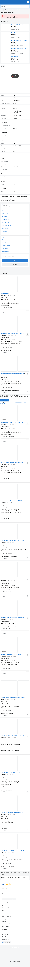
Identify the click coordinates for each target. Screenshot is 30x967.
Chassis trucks (5, 219)
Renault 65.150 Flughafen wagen (19, 24)
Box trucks (4, 216)
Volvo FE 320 (14, 56)
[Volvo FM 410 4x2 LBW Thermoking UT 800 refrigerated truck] (15, 841)
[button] (28, 2)
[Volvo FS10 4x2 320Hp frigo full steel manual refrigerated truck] (15, 688)
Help (3, 893)
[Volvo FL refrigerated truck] (15, 569)
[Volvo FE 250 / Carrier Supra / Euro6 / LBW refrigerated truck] (15, 413)
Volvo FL (3, 579)
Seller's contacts (5, 895)
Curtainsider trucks (6, 225)
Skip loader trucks (6, 251)
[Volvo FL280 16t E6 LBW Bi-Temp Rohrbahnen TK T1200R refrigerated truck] (15, 763)
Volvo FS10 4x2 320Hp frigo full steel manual (12, 697)
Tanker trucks (5, 242)
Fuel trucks (4, 239)
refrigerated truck (17, 100)
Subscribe (4, 400)
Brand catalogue (5, 926)
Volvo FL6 (13, 32)
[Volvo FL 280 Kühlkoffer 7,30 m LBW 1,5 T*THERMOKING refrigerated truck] (15, 531)
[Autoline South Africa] (9, 2)
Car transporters (5, 228)
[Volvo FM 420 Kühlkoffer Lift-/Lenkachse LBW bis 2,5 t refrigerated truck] (15, 726)
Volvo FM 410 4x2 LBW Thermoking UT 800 (12, 850)
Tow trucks (4, 231)
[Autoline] (5, 10)
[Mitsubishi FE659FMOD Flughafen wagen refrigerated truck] (15, 803)
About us (4, 891)
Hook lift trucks (5, 222)
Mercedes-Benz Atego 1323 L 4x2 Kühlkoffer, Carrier (15, 500)
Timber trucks (5, 248)
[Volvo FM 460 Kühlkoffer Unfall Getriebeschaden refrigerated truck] (15, 608)
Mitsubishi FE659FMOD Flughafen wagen (12, 812)
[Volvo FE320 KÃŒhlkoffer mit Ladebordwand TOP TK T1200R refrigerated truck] (15, 364)
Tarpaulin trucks (5, 237)
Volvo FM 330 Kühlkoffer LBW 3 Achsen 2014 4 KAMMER (19, 40)
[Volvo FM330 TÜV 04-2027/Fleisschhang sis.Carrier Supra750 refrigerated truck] (15, 324)
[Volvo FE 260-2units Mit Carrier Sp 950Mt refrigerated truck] (15, 645)
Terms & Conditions (6, 916)
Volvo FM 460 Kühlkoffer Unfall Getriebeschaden (14, 617)
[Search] (28, 6)
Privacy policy (5, 919)
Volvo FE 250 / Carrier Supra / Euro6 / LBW (12, 422)
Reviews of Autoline (6, 923)
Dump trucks (5, 210)
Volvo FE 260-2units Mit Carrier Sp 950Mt (11, 654)
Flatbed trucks (5, 213)
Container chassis (6, 245)
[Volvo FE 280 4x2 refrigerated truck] (15, 284)
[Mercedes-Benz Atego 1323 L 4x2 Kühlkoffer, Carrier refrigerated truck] (15, 491)
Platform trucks (5, 234)
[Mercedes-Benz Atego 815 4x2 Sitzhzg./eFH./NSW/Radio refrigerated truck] (15, 453)
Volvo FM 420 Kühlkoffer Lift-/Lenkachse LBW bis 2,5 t (15, 736)
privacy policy (18, 402)
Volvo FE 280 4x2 (5, 293)
